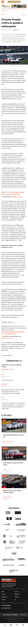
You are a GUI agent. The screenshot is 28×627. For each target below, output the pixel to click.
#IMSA (11, 192)
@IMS (3, 194)
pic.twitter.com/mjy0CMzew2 (12, 194)
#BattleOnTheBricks (19, 192)
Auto (7, 8)
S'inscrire (12, 369)
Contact (22, 618)
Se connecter (5, 369)
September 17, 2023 (17, 196)
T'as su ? (17, 591)
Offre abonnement (15, 1)
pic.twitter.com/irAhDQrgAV (8, 333)
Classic (3, 594)
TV (15, 599)
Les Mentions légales (12, 619)
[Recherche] (17, 624)
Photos (17, 597)
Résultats (17, 594)
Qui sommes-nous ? (6, 608)
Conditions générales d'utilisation (11, 618)
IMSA (9, 8)
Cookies (20, 619)
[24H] (4, 624)
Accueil (3, 8)
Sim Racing (4, 597)
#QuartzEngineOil (9, 332)
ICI (12, 355)
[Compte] (10, 624)
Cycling (3, 599)
